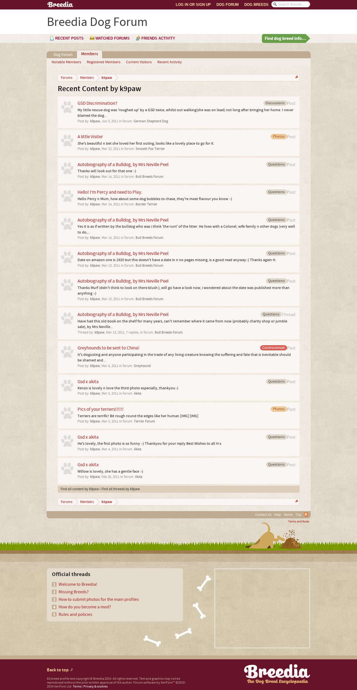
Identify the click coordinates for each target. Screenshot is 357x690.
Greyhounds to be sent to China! (108, 348)
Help (277, 514)
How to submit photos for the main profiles (99, 599)
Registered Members (103, 62)
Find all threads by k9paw (121, 489)
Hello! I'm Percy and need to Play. (110, 192)
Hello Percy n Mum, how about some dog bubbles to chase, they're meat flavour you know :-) (155, 198)
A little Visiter (90, 136)
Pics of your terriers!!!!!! (101, 409)
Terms (77, 686)
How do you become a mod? (85, 607)
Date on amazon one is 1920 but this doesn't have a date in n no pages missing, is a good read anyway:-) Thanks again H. (177, 260)
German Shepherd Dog (151, 121)
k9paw (95, 121)
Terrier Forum (144, 421)
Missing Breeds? (74, 592)
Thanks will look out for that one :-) (107, 171)
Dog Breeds (256, 5)
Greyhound (142, 366)
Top (298, 514)
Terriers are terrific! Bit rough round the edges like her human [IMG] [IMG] (138, 416)
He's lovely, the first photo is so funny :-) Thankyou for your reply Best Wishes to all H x (149, 443)
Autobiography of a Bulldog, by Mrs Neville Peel (123, 164)
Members (89, 54)
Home (288, 514)
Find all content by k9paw (80, 489)
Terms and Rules (298, 522)
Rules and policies (75, 614)
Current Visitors (139, 62)
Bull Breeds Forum (149, 176)
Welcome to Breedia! (78, 584)
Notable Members (66, 62)
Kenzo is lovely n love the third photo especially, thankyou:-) (128, 388)
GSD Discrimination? (97, 103)
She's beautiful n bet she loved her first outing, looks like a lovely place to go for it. (146, 143)
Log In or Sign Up (193, 5)
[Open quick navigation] (296, 77)
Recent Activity (169, 62)
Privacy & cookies (95, 686)
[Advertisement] (262, 608)
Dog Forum (227, 5)
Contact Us (263, 514)
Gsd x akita (88, 381)
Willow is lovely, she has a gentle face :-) (110, 471)
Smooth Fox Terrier (150, 149)
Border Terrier (146, 204)
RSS (306, 514)
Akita (137, 393)
